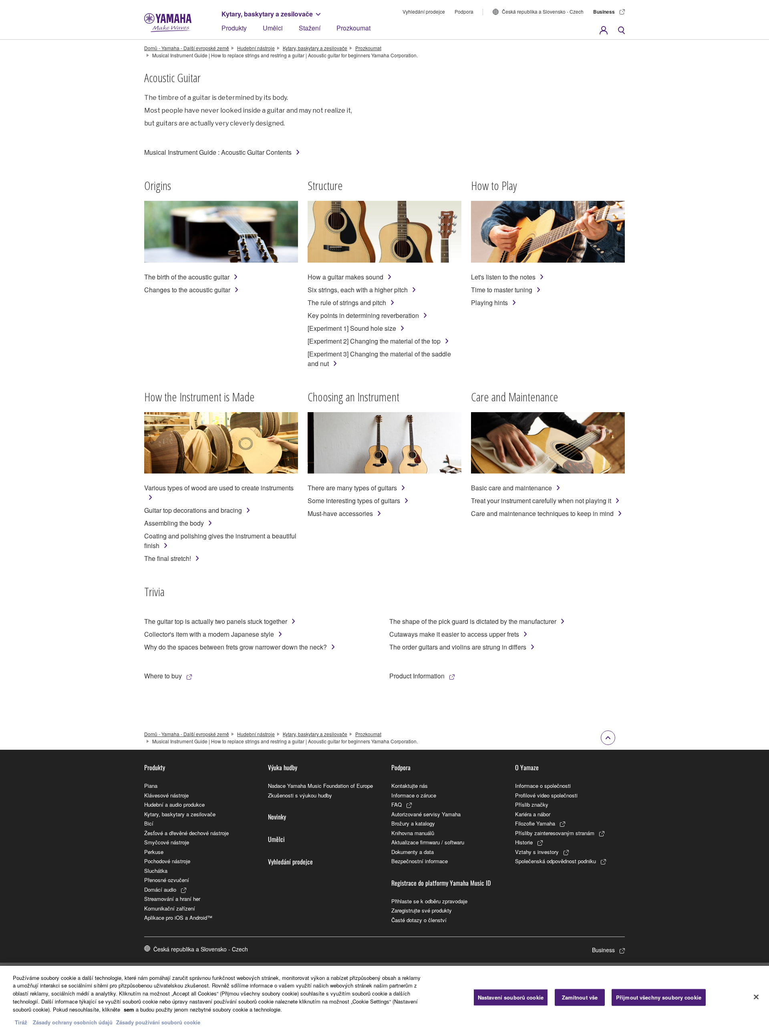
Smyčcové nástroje (166, 842)
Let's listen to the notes (503, 276)
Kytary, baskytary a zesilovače (267, 13)
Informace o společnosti (543, 785)
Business (604, 11)
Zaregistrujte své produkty (421, 910)
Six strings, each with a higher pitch (358, 289)
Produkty (234, 27)
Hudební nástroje (256, 48)
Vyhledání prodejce (424, 11)
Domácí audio (160, 889)
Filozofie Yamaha (535, 823)
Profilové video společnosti (546, 795)
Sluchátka (155, 870)
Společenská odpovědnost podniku (555, 861)
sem (129, 1009)
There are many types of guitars (352, 487)
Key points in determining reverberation (363, 315)
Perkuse (153, 852)
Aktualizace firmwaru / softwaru (427, 842)
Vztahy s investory (537, 852)
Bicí (148, 823)
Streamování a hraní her (172, 899)
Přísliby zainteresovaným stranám (554, 833)
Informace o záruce (413, 795)
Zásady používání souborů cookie (158, 1022)
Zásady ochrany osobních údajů (73, 1022)
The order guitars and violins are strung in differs (457, 647)
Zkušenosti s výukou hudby (300, 795)
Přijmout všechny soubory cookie (658, 997)
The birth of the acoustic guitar (186, 276)
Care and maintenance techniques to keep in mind (542, 513)
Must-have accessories (340, 513)
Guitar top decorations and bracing (193, 510)
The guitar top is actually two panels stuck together (215, 621)
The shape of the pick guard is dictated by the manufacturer (472, 621)
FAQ (396, 804)
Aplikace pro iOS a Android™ (178, 917)
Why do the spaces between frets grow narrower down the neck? (235, 647)
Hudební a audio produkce (174, 804)
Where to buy (163, 675)
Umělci (273, 27)
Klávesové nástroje (166, 795)
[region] (384, 998)
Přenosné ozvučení (166, 880)
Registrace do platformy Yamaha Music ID (441, 883)
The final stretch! (167, 558)
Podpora (464, 11)
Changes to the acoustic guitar (187, 289)
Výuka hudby (282, 767)
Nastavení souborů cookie (511, 997)
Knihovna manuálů (412, 833)
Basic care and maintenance (511, 487)
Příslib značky (531, 804)
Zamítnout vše (580, 997)
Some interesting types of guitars (354, 500)
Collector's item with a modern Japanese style (209, 634)
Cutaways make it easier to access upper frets (454, 634)
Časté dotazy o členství (419, 920)
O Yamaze (527, 767)
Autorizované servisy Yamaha (426, 814)
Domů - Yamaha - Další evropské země (186, 48)
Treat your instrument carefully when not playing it (541, 500)
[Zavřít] (756, 997)
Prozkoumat (353, 27)
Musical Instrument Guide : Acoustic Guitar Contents (218, 152)
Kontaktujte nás (409, 785)
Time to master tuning (501, 289)
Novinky (277, 817)
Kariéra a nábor (532, 814)
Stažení (309, 27)
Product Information (417, 675)
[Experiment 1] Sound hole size (352, 328)
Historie (524, 842)
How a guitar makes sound (345, 276)
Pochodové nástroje (167, 861)
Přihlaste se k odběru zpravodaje (429, 901)
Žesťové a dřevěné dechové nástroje (186, 833)
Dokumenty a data (412, 852)
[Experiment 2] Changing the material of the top (374, 341)
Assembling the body (174, 523)
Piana (150, 785)
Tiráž (21, 1022)
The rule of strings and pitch (347, 302)
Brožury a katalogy (413, 823)
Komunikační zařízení (169, 908)
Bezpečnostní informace (419, 861)
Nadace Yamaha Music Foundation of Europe (320, 785)
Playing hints (489, 302)
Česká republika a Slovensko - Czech (543, 11)
